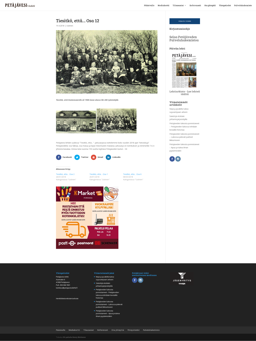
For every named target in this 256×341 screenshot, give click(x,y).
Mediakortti (163, 5)
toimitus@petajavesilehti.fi (66, 288)
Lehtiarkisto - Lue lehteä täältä (184, 92)
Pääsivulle (149, 5)
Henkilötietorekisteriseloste (67, 298)
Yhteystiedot (225, 5)
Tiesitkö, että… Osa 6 (132, 174)
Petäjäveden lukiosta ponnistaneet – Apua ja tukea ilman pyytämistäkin (184, 147)
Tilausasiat (178, 5)
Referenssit (195, 5)
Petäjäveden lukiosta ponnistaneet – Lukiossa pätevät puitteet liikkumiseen (184, 137)
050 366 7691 (65, 285)
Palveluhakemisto (243, 5)
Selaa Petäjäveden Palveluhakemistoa (184, 38)
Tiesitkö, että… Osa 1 (98, 174)
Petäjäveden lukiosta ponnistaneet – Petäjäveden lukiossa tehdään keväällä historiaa (184, 126)
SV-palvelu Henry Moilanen (74, 337)
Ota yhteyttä (210, 5)
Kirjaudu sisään (185, 21)
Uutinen (69, 25)
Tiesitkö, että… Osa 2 (65, 174)
